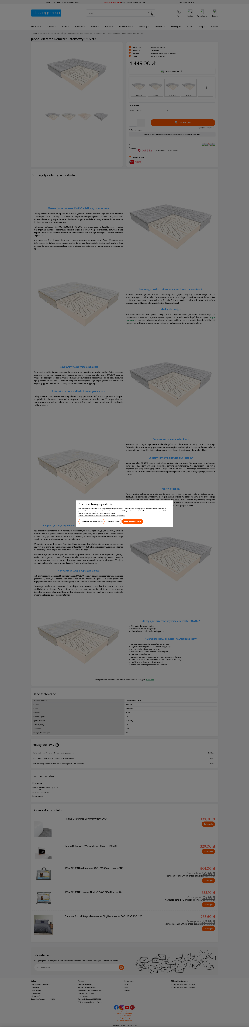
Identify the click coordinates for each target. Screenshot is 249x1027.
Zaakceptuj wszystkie (132, 521)
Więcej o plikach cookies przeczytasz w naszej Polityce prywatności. (101, 515)
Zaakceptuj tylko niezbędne (91, 521)
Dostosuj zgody (113, 521)
